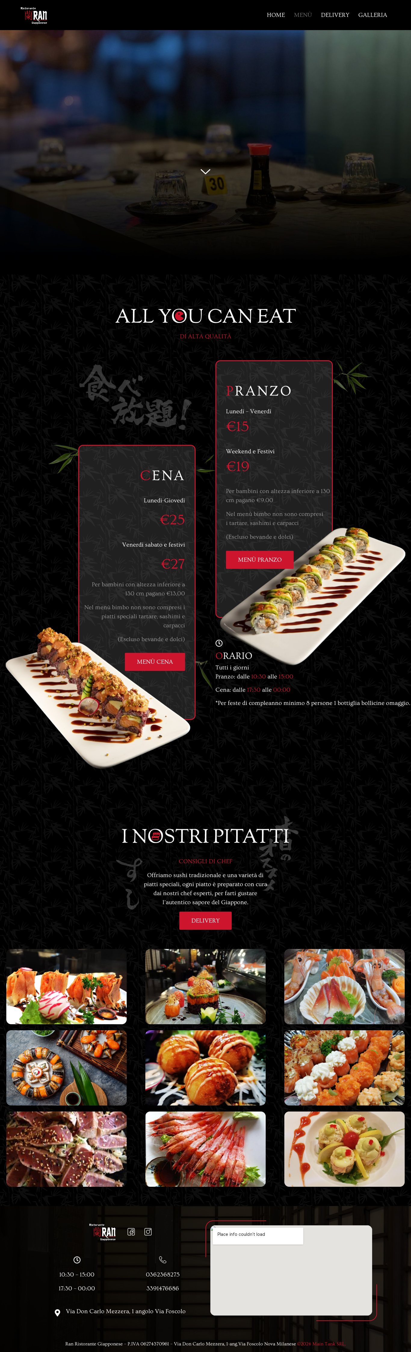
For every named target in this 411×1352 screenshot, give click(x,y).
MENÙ (303, 15)
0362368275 (163, 1274)
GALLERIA (372, 15)
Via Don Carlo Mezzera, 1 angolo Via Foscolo (126, 1311)
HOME (276, 15)
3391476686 (163, 1288)
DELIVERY (335, 15)
